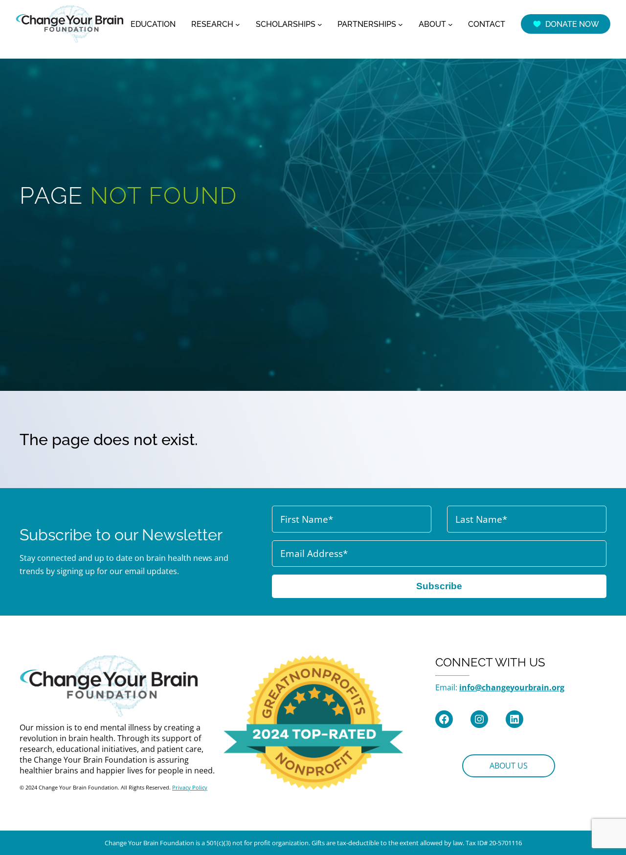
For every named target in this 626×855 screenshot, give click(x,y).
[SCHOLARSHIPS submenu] (319, 23)
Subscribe (439, 586)
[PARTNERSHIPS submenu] (400, 23)
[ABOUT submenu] (450, 23)
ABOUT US (509, 765)
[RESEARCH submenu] (237, 23)
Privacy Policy (189, 787)
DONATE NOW (572, 24)
